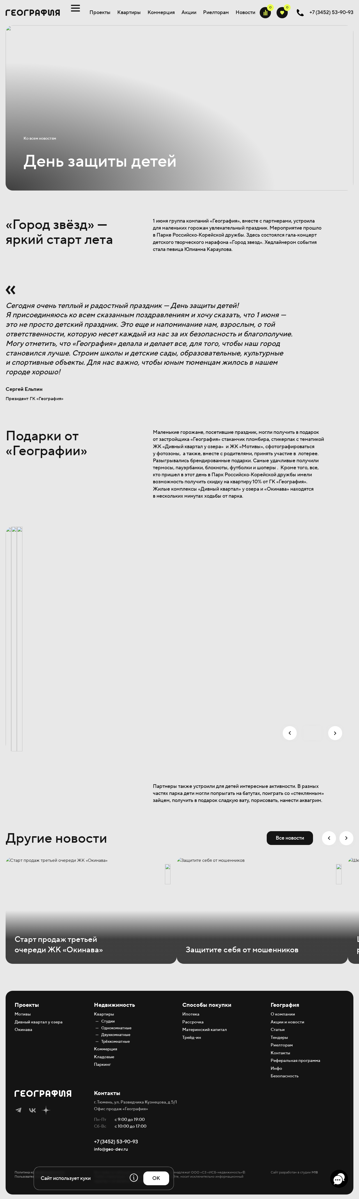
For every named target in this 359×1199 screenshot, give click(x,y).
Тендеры (279, 1037)
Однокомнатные (116, 1028)
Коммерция (161, 12)
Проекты (100, 12)
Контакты (280, 1053)
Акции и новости (287, 1022)
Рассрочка (193, 1022)
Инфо (276, 1068)
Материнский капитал (204, 1029)
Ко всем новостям (40, 138)
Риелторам (216, 12)
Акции (188, 12)
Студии (108, 1021)
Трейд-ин (191, 1037)
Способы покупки (206, 1005)
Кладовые (104, 1057)
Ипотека (190, 1014)
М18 (315, 1172)
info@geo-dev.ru (111, 1149)
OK (156, 1178)
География (285, 1005)
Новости (245, 12)
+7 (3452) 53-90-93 (116, 1142)
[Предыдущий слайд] (290, 733)
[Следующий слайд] (335, 733)
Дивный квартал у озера (39, 1022)
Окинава (23, 1029)
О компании (283, 1014)
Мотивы (23, 1014)
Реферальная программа (295, 1060)
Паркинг (102, 1064)
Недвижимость (114, 1005)
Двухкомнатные (115, 1034)
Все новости (290, 838)
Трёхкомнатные (115, 1041)
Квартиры (129, 12)
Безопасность (285, 1076)
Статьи (278, 1029)
